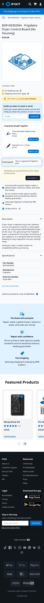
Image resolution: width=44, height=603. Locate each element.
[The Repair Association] (22, 552)
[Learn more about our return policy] (20, 209)
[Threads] (39, 547)
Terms (4, 503)
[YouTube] (24, 547)
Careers (5, 475)
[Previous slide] (19, 444)
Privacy (5, 499)
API (3, 479)
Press (25, 479)
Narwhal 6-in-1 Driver (21, 145)
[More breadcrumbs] (3, 17)
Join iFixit (33, 178)
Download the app (32, 490)
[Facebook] (10, 547)
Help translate (20, 540)
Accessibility (7, 495)
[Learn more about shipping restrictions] (21, 91)
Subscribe (36, 523)
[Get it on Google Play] (32, 504)
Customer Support (9, 467)
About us (5, 463)
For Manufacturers (30, 475)
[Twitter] (14, 547)
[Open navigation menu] (2, 4)
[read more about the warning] (37, 294)
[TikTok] (5, 547)
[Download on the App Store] (32, 496)
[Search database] (30, 4)
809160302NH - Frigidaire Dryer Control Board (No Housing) (24, 17)
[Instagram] (19, 547)
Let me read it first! (12, 528)
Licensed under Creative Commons (22, 591)
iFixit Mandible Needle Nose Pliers (23, 132)
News (25, 483)
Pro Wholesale (29, 467)
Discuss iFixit (7, 471)
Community (27, 463)
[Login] (41, 4)
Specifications (8, 255)
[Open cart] (35, 4)
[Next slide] (25, 444)
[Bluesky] (34, 547)
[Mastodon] (29, 547)
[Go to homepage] (14, 4)
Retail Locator (28, 471)
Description (7, 219)
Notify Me (34, 116)
